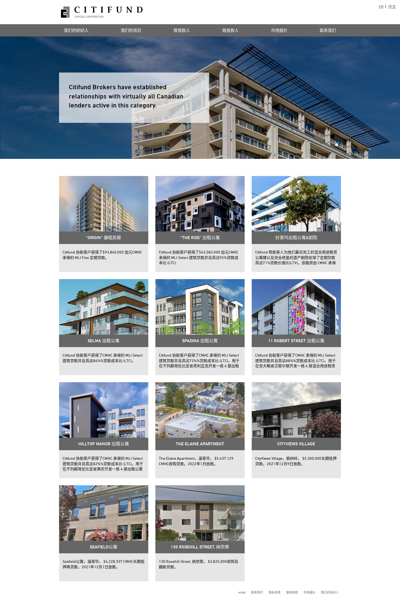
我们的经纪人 (76, 30)
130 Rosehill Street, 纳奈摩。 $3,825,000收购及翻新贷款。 (198, 564)
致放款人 (230, 30)
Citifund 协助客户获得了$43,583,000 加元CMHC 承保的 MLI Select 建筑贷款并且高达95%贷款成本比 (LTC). (198, 257)
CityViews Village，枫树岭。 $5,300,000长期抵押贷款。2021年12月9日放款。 (296, 461)
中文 (392, 6)
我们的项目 (131, 30)
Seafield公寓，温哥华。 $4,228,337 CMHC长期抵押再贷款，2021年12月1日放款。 (103, 564)
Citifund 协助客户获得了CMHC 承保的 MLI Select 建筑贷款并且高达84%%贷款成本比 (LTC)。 (103, 358)
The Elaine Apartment (200, 443)
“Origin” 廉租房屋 (103, 237)
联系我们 (328, 30)
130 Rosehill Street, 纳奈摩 (200, 546)
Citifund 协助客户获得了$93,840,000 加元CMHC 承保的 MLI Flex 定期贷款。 (102, 255)
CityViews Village (296, 443)
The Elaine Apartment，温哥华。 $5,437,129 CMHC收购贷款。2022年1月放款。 (196, 461)
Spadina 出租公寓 (200, 340)
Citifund (102, 12)
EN (381, 6)
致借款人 (182, 30)
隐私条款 (275, 592)
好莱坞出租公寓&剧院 (296, 237)
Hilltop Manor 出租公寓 (103, 443)
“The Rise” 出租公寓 (200, 237)
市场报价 (279, 30)
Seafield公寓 (103, 546)
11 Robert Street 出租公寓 (296, 340)
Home (242, 592)
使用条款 (292, 592)
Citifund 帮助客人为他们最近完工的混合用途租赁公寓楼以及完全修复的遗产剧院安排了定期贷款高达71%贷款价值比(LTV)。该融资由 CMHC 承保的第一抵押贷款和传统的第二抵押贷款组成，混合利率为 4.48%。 (296, 257)
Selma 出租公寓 (103, 340)
